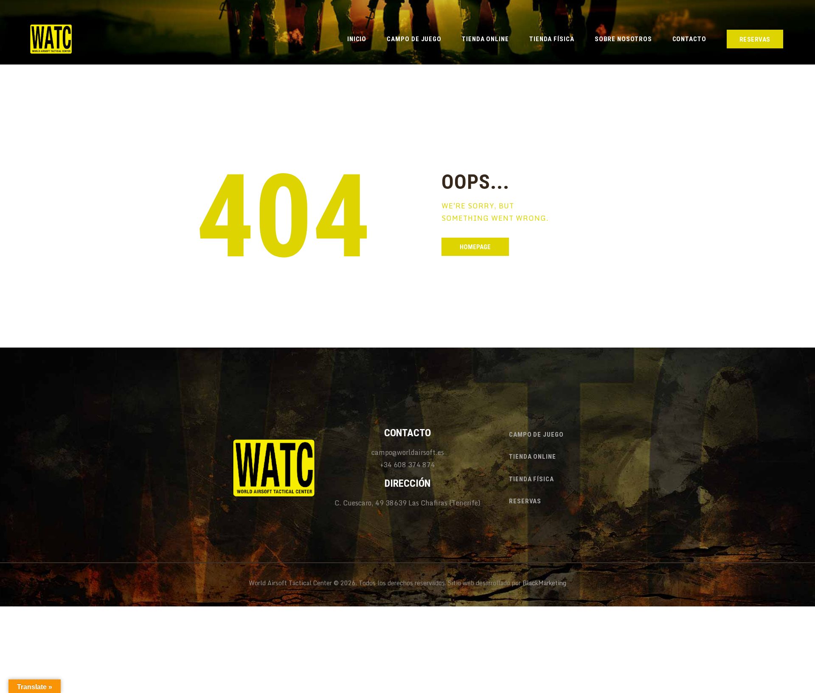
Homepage (475, 247)
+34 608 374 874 (407, 464)
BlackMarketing (544, 583)
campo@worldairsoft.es (407, 452)
